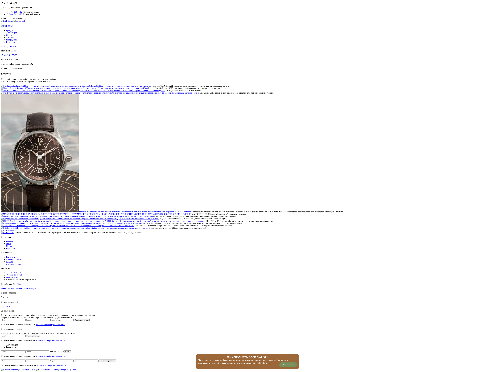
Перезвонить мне (82, 320)
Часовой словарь (13, 259)
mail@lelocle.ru (12, 277)
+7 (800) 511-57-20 (14, 14)
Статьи (9, 246)
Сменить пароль (32, 336)
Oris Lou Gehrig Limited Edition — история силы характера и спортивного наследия (114, 228)
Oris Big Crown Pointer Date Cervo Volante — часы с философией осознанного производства (124, 90)
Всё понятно (288, 365)
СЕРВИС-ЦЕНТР (12, 288)
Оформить (5, 306)
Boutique (29, 288)
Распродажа (11, 40)
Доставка (10, 37)
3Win (19, 284)
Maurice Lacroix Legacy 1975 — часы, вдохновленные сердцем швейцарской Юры (112, 88)
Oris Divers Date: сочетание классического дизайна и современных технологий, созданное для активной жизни (150, 93)
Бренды (9, 30)
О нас (8, 244)
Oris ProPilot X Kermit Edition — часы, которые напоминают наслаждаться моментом (115, 86)
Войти (67, 352)
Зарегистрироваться (107, 361)
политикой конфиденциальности (50, 324)
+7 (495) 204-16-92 (14, 12)
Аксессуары (11, 33)
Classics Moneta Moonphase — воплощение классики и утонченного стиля (101, 226)
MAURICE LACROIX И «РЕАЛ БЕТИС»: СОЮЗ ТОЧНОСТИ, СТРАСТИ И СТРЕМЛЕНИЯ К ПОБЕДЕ (144, 214)
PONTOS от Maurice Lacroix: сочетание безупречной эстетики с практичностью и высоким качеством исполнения (155, 221)
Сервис (9, 35)
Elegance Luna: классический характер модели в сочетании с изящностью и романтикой (120, 219)
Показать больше (8, 230)
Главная (9, 241)
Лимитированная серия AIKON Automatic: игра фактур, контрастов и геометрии (110, 223)
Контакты (10, 42)
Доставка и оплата (14, 264)
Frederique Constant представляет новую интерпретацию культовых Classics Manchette (116, 216)
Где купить (11, 257)
